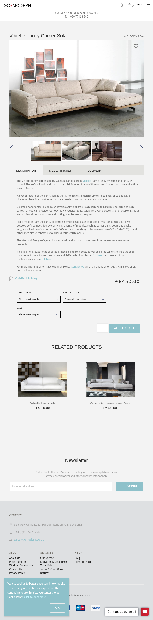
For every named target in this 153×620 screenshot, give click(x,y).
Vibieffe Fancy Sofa (43, 403)
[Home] (17, 9)
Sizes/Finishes (60, 170)
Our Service (47, 558)
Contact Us (77, 267)
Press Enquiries (17, 562)
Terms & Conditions (51, 569)
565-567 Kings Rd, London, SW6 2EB (76, 13)
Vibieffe (86, 181)
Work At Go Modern (21, 565)
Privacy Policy (17, 573)
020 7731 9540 (79, 16)
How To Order (83, 562)
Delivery (95, 170)
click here (97, 255)
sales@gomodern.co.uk (29, 539)
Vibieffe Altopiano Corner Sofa (110, 403)
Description (26, 170)
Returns (44, 573)
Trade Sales (46, 565)
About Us (14, 558)
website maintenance (80, 595)
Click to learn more (35, 597)
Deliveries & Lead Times (53, 562)
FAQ (77, 558)
